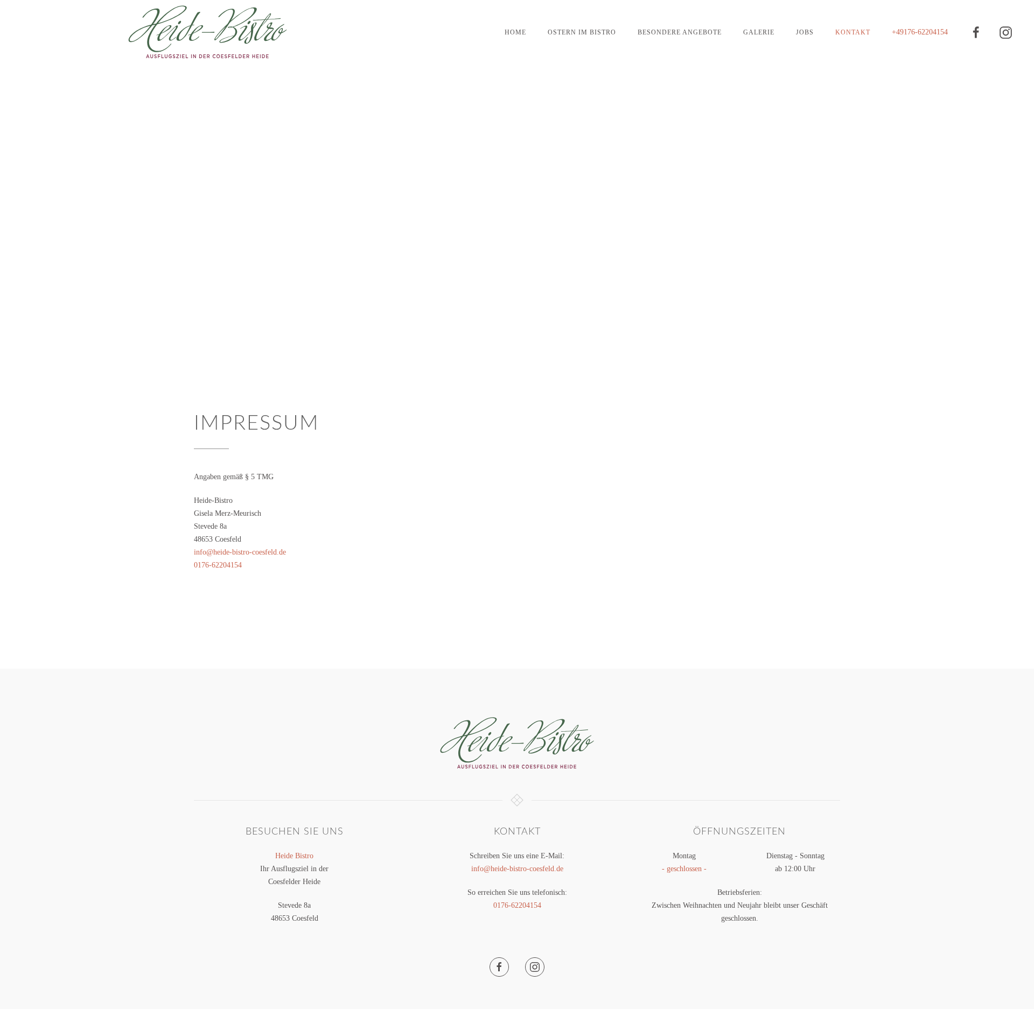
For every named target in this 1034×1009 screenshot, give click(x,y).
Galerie (758, 32)
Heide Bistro (294, 856)
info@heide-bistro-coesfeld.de (240, 552)
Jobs (805, 32)
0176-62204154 (218, 565)
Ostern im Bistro (582, 32)
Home (515, 32)
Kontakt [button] (852, 32)
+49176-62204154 (920, 32)
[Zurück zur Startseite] (207, 32)
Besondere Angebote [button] (680, 32)
